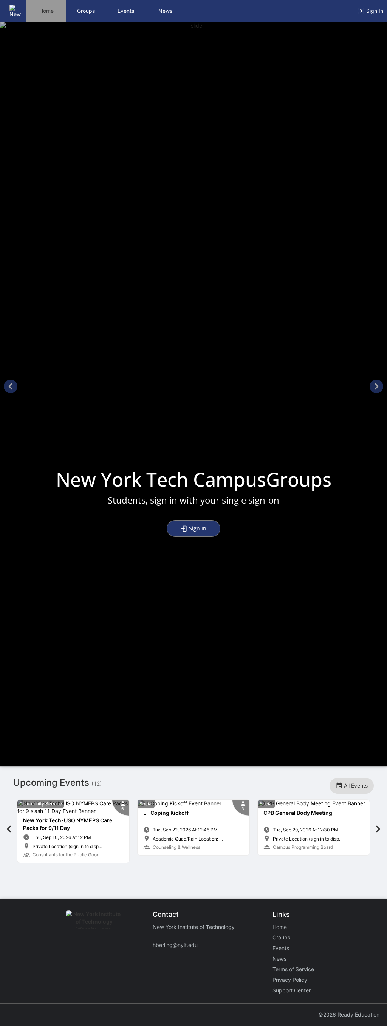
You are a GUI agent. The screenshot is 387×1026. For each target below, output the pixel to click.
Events (126, 11)
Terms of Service (293, 969)
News (165, 11)
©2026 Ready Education (348, 1014)
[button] (16, 10)
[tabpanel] (73, 831)
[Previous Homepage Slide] (10, 387)
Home (279, 927)
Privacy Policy (289, 980)
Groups (86, 11)
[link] (73, 831)
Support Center (291, 990)
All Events (355, 785)
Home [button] (46, 11)
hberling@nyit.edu (175, 945)
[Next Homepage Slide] (376, 387)
